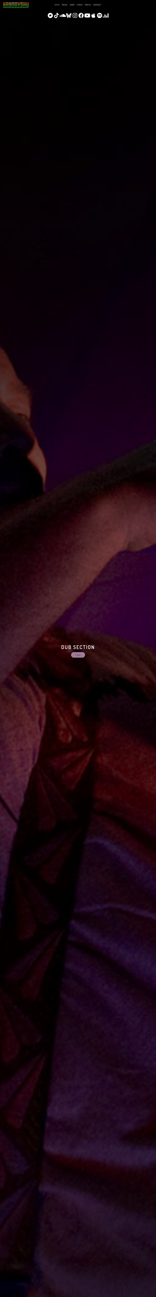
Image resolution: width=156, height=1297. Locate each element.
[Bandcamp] (50, 15)
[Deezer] (105, 15)
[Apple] (93, 15)
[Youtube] (87, 15)
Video (80, 5)
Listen (78, 655)
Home (57, 5)
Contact (97, 5)
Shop (72, 5)
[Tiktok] (56, 15)
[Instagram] (75, 15)
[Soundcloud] (62, 15)
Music (65, 5)
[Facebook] (81, 15)
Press (88, 5)
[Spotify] (99, 15)
